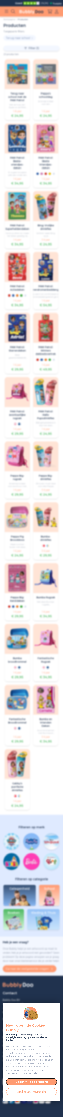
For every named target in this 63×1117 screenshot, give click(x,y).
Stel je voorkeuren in (31, 1091)
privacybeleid (32, 1074)
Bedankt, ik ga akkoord (31, 1082)
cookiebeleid (17, 1067)
